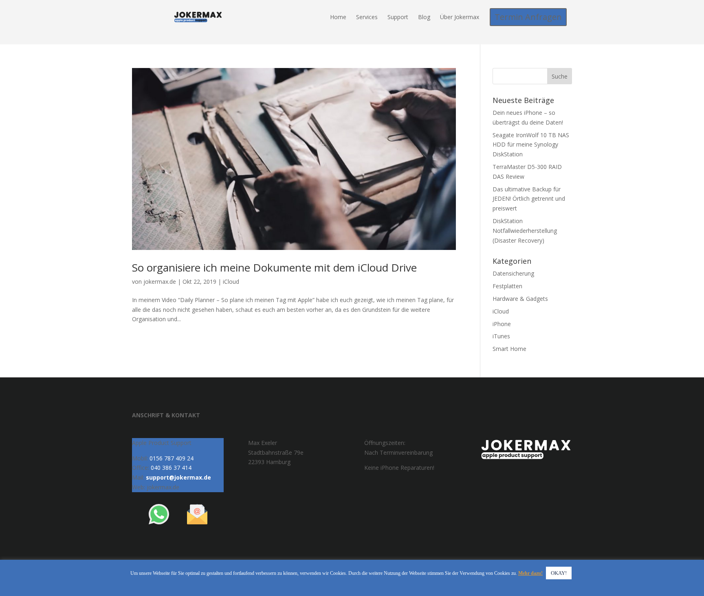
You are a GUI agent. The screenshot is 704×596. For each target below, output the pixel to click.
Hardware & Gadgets (520, 298)
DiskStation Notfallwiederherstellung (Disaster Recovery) (525, 230)
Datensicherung (513, 273)
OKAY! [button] (559, 573)
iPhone (502, 324)
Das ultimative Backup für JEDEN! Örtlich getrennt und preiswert (529, 199)
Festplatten (507, 286)
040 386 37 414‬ (171, 467)
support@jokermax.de (178, 477)
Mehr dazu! (530, 573)
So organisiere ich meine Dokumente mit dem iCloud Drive (274, 267)
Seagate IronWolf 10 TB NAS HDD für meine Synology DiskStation (531, 144)
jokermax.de (159, 281)
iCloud (231, 281)
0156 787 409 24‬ (172, 458)
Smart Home (509, 349)
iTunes (501, 336)
